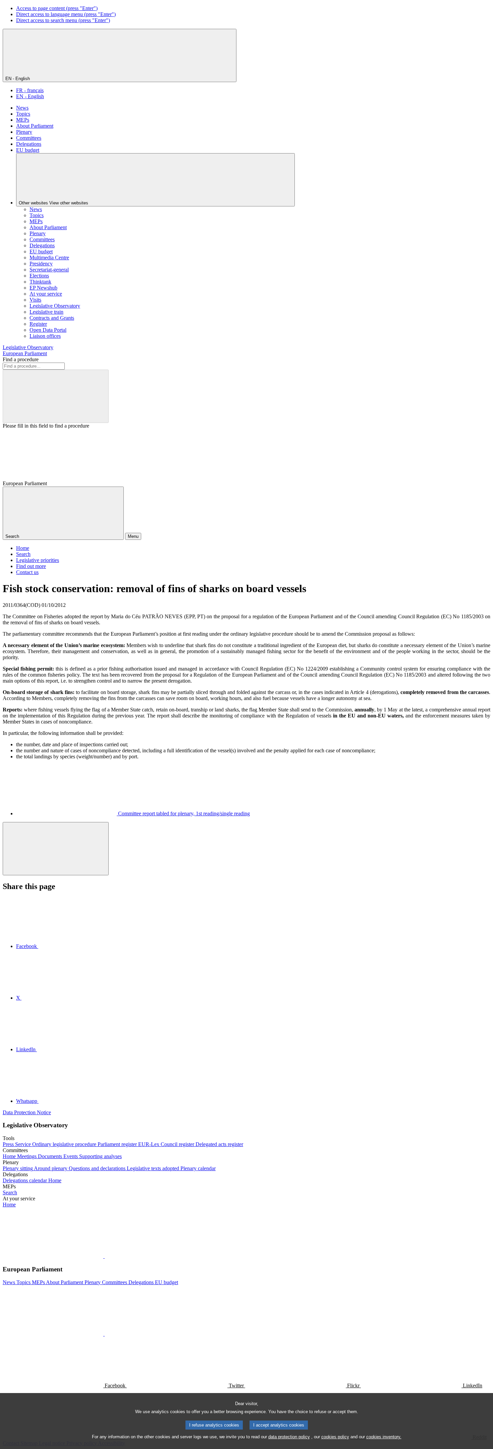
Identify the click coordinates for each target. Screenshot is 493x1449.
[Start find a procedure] (56, 396)
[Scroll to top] (56, 848)
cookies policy (335, 1436)
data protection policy (289, 1436)
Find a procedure (21, 359)
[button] (104, 1256)
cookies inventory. (383, 1436)
